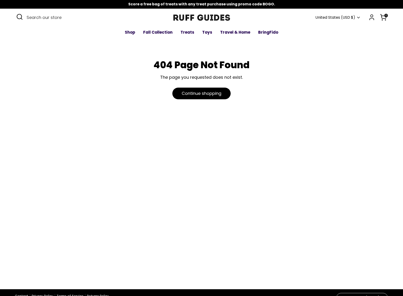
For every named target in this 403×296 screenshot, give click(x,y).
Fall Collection (158, 32)
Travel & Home (235, 32)
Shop (130, 32)
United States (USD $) (335, 17)
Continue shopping (201, 93)
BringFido (268, 32)
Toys (207, 32)
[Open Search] (19, 16)
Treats (187, 32)
